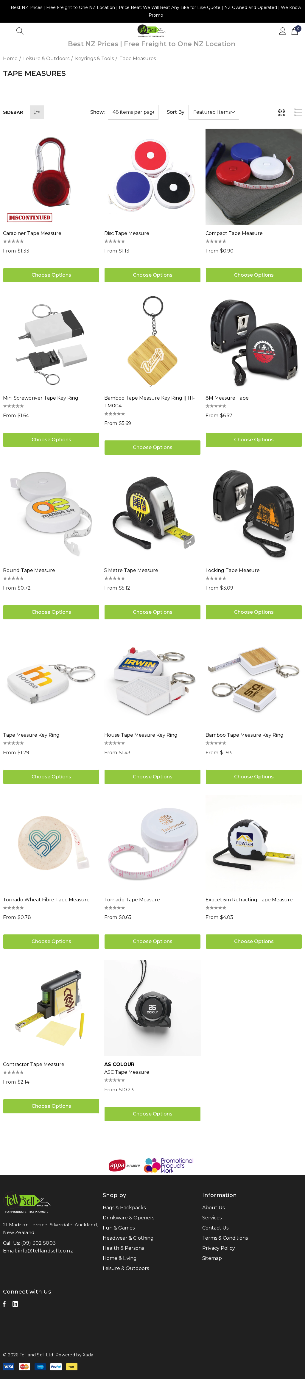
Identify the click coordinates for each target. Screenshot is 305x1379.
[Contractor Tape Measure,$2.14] (51, 1008)
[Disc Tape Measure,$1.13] (152, 177)
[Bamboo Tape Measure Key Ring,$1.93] (254, 678)
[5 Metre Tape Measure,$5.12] (152, 514)
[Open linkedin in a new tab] (15, 1305)
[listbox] (214, 112)
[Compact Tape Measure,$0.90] (254, 177)
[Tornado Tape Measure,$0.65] (152, 843)
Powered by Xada (74, 1355)
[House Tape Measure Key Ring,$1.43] (152, 678)
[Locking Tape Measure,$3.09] (254, 514)
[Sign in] (283, 31)
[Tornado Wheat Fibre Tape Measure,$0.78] (51, 843)
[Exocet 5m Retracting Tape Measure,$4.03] (254, 843)
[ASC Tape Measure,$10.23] (152, 1008)
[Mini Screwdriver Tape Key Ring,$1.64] (51, 341)
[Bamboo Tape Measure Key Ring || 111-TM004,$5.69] (152, 341)
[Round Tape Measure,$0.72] (51, 514)
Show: (97, 112)
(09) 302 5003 (38, 1243)
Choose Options (51, 275)
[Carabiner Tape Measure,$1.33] (51, 177)
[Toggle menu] (7, 31)
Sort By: (176, 112)
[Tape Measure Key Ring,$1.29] (51, 678)
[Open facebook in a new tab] (4, 1305)
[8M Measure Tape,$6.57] (254, 341)
